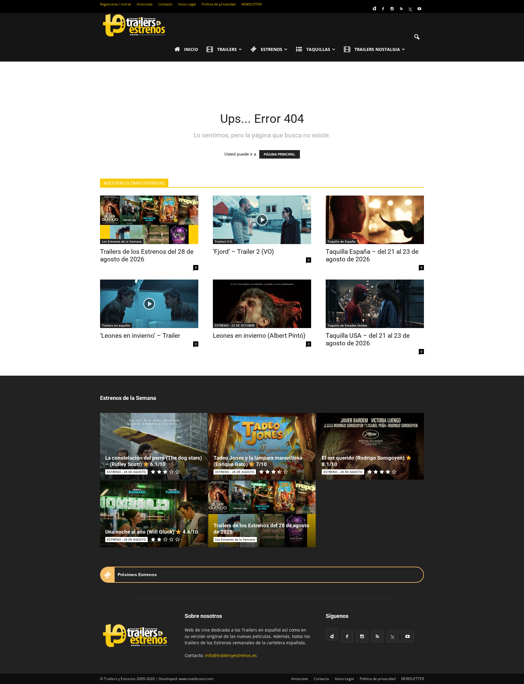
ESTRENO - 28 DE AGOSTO (126, 472)
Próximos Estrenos (137, 574)
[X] (410, 8)
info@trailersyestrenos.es (231, 655)
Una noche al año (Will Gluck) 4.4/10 (151, 532)
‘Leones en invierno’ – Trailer (140, 335)
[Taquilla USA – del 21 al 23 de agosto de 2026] (375, 304)
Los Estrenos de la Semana (122, 241)
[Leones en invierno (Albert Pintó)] (262, 304)
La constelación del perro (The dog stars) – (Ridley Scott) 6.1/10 (153, 461)
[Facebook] (383, 8)
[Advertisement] (262, 82)
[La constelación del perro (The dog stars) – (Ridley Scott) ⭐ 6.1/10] (153, 446)
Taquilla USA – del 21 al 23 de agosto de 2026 (368, 339)
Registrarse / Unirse (115, 4)
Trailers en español (116, 325)
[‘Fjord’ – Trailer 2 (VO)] (262, 220)
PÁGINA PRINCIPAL (279, 154)
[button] (416, 37)
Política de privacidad (219, 4)
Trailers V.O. (224, 241)
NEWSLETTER (251, 4)
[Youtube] (419, 8)
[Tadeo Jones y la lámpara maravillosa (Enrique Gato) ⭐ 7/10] (262, 446)
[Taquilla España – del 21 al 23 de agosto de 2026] (375, 220)
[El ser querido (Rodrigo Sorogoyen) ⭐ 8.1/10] (370, 446)
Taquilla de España (341, 241)
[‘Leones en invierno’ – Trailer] (149, 304)
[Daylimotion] (373, 6)
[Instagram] (392, 8)
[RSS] (401, 8)
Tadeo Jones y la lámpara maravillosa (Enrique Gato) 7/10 (257, 461)
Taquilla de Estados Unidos (347, 325)
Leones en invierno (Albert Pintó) (259, 335)
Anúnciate (145, 4)
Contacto (165, 4)
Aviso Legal (187, 4)
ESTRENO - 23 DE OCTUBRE (235, 325)
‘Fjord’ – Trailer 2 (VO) (243, 251)
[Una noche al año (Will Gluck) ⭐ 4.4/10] (153, 514)
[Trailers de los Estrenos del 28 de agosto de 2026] (149, 220)
